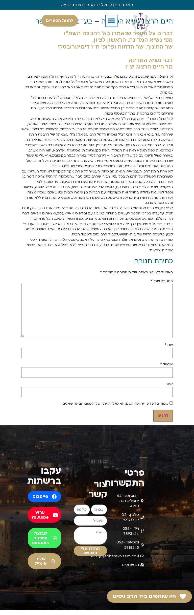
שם (169, 345)
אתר (169, 384)
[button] (111, 21)
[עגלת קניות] (81, 21)
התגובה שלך (162, 281)
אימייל (166, 364)
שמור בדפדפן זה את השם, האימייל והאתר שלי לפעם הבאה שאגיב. (115, 404)
